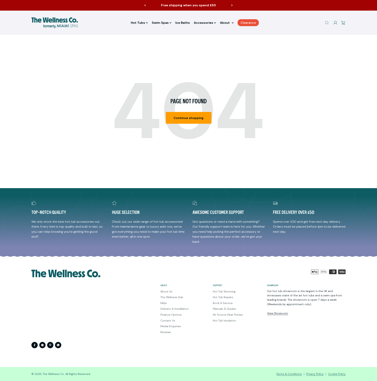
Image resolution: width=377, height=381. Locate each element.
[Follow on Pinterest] (50, 345)
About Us (166, 291)
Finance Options (171, 314)
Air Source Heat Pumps (228, 314)
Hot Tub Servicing (224, 291)
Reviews (165, 332)
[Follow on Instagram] (42, 345)
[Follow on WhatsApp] (58, 345)
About (225, 23)
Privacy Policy (315, 374)
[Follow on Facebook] (34, 345)
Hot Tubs (138, 23)
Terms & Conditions (289, 374)
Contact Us (167, 320)
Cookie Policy (337, 374)
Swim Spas (160, 23)
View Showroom (277, 313)
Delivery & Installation (174, 308)
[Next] (232, 5)
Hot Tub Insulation (224, 320)
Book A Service (223, 303)
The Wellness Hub (171, 297)
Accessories (203, 23)
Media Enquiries (170, 326)
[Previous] (145, 5)
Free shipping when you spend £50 (188, 5)
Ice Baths (182, 23)
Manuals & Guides (224, 308)
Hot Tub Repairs (223, 297)
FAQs (163, 303)
